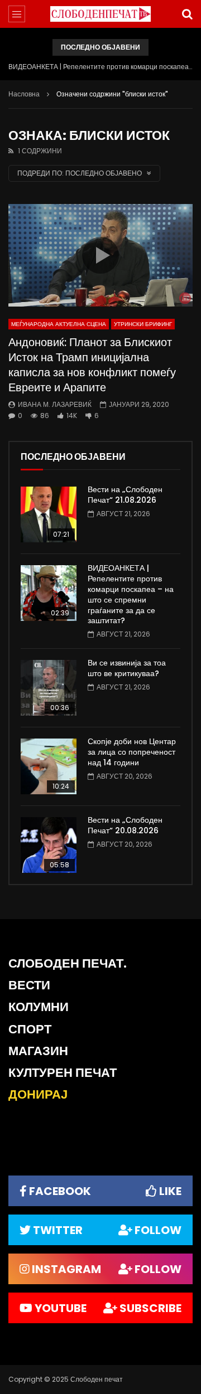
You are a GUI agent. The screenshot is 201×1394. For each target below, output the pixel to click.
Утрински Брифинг (143, 324)
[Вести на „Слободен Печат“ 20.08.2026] (48, 845)
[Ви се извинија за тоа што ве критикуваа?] (48, 688)
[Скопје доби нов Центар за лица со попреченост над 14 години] (48, 766)
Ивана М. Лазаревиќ (55, 404)
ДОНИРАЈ (38, 1094)
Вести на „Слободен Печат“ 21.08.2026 (125, 495)
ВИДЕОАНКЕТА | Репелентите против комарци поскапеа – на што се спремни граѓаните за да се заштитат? (100, 66)
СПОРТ (29, 1029)
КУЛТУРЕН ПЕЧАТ (62, 1072)
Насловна (24, 94)
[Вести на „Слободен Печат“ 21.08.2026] (48, 514)
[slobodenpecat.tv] (100, 14)
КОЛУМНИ (38, 1007)
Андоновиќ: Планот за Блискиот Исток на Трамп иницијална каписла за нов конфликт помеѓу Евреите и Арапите (92, 364)
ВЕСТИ (29, 985)
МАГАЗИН (38, 1051)
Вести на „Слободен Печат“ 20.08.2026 (125, 825)
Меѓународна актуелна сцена (58, 324)
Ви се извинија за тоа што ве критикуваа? (127, 668)
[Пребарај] (187, 14)
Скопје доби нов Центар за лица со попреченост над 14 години (132, 752)
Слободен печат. (67, 963)
